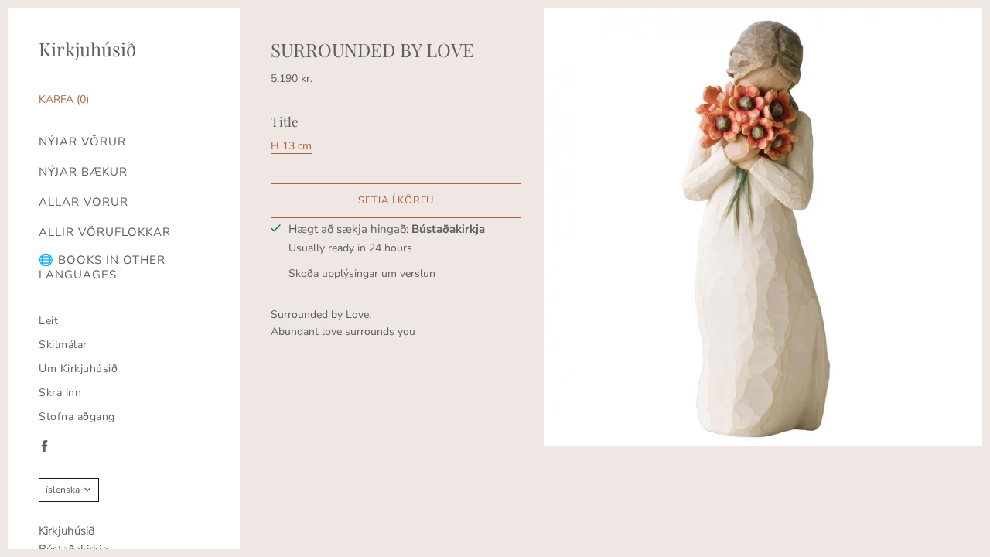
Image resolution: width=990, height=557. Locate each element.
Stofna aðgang (77, 416)
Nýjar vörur (82, 142)
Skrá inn (60, 392)
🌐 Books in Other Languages (102, 267)
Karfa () (64, 99)
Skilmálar (63, 344)
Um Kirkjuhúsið (78, 368)
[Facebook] (44, 446)
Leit (48, 320)
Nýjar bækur (83, 172)
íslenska (63, 490)
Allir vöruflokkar (105, 232)
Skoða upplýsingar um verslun (361, 273)
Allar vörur (83, 202)
